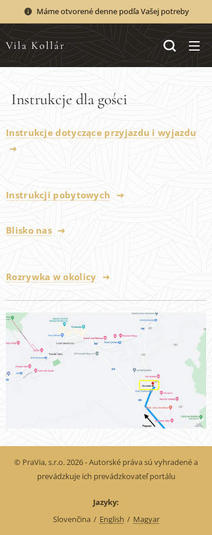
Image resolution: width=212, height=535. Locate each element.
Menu (194, 45)
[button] (170, 45)
